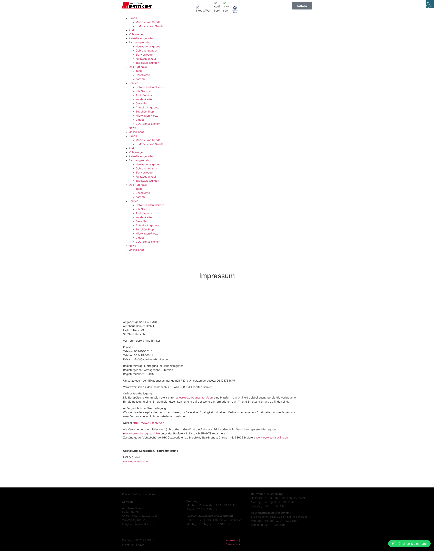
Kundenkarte (144, 99)
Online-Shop (137, 132)
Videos (140, 119)
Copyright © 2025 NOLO (138, 540)
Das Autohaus (138, 66)
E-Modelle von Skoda (149, 26)
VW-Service (143, 91)
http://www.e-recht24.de (148, 422)
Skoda (133, 18)
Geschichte (143, 75)
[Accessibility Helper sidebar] (430, 4)
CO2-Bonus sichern (148, 123)
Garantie (141, 103)
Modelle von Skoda (148, 22)
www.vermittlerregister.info (141, 433)
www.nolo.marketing (136, 461)
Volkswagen (136, 34)
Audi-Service (144, 95)
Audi (132, 30)
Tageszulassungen (147, 62)
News (132, 127)
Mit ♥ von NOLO (133, 544)
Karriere (141, 79)
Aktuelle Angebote (141, 38)
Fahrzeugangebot (140, 42)
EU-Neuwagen (145, 54)
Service (133, 83)
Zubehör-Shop (145, 111)
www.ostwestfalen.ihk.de (272, 437)
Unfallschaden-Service (150, 87)
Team (139, 71)
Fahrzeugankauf (146, 58)
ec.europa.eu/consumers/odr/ (194, 397)
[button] (409, 543)
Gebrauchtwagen (146, 50)
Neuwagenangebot (148, 46)
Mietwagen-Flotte (147, 115)
